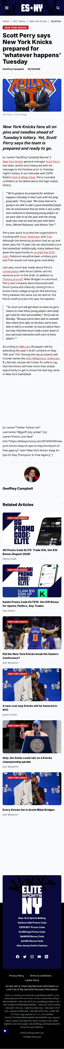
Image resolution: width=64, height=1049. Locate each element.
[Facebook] (17, 956)
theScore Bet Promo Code (32, 922)
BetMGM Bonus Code (32, 936)
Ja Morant (53, 358)
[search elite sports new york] (58, 8)
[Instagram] (32, 956)
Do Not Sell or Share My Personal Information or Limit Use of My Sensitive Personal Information (32, 988)
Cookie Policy (32, 980)
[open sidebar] (7, 8)
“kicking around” (13, 279)
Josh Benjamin (10, 662)
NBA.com (25, 346)
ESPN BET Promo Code (32, 927)
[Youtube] (39, 956)
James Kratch (10, 714)
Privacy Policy (16, 975)
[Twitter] (24, 956)
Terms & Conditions (40, 975)
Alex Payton (9, 610)
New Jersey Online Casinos (32, 945)
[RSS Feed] (46, 956)
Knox (23, 236)
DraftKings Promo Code (32, 931)
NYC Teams (19, 21)
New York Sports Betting (32, 918)
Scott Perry (53, 161)
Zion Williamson (36, 358)
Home (6, 21)
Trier (49, 236)
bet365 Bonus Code (32, 941)
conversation (11, 271)
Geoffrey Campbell (13, 69)
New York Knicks (38, 21)
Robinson (34, 236)
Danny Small (9, 558)
